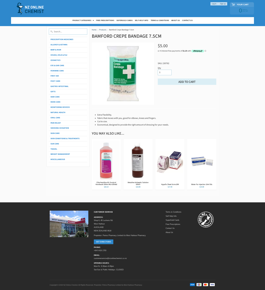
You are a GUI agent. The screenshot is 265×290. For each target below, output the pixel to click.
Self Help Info (141, 20)
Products (102, 29)
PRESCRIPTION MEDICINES (62, 39)
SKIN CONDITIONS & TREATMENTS (65, 138)
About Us (175, 20)
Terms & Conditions (160, 20)
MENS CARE (55, 102)
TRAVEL (54, 149)
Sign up (223, 4)
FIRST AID (55, 76)
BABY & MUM (56, 49)
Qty (159, 68)
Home (94, 29)
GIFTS (53, 91)
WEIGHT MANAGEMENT (60, 154)
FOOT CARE (55, 81)
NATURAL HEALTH (58, 112)
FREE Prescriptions (105, 20)
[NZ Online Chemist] (30, 8)
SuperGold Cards (124, 20)
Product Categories (83, 20)
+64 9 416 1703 (100, 250)
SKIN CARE (55, 133)
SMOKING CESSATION (60, 128)
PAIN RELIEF (56, 123)
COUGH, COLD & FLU (59, 55)
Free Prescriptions (173, 224)
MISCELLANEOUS (58, 159)
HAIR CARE (55, 97)
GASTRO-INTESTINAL (59, 86)
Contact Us (187, 20)
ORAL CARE (55, 117)
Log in (214, 4)
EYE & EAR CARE (57, 65)
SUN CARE (55, 143)
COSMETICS (55, 60)
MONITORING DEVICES (60, 107)
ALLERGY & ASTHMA (59, 44)
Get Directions (103, 242)
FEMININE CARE (57, 70)
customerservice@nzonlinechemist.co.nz (110, 258)
